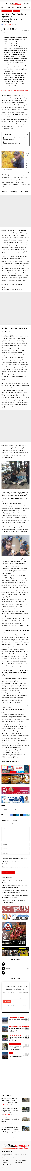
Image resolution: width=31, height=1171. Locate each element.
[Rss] (11, 1151)
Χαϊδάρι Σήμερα (6, 1104)
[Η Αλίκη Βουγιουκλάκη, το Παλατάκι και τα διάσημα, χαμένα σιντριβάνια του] (25, 1109)
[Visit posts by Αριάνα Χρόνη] (2, 24)
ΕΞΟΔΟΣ (11, 1053)
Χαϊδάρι (14, 809)
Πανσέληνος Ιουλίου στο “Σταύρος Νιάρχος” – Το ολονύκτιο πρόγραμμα (19, 1055)
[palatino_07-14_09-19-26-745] (15, 779)
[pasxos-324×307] (14, 933)
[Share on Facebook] (4, 29)
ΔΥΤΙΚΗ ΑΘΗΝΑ (12, 1026)
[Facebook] (15, 964)
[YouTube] (6, 1151)
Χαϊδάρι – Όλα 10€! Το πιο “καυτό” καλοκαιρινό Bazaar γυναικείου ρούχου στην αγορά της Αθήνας (18, 1047)
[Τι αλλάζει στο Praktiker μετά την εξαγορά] (5, 1020)
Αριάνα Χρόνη (8, 24)
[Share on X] (7, 29)
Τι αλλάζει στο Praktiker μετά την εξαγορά (19, 1019)
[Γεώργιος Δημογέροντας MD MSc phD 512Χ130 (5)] (15, 799)
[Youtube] (15, 973)
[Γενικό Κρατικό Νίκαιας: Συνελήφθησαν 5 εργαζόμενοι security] (25, 1119)
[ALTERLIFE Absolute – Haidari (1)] (15, 951)
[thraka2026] (15, 909)
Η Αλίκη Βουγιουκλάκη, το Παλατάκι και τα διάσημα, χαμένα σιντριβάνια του (10, 1110)
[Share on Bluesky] (13, 29)
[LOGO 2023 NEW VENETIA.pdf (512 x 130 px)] (15, 790)
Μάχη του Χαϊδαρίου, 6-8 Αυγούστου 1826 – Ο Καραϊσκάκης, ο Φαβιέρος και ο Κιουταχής (19, 1030)
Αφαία (9, 809)
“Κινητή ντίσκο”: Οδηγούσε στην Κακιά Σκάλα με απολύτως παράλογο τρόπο (10, 1100)
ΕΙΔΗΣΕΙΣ (4, 11)
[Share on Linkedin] (17, 815)
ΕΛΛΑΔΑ (11, 1035)
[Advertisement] (15, 211)
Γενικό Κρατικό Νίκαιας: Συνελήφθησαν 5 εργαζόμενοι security (10, 1119)
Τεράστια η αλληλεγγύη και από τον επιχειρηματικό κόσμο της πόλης (13, 142)
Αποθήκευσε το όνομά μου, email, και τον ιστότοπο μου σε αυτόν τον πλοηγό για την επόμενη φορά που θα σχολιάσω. (15, 857)
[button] (3, 4)
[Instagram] (15, 968)
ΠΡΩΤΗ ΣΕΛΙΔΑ (16, 11)
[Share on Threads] (10, 29)
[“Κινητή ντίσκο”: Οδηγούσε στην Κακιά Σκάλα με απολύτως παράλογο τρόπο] (25, 1100)
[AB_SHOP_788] (15, 769)
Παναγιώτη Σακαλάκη (22, 1157)
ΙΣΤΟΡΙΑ (19, 1026)
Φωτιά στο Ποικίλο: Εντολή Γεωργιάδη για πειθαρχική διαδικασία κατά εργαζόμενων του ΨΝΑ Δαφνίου (19, 1038)
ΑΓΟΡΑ (10, 1044)
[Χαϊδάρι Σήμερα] (15, 4)
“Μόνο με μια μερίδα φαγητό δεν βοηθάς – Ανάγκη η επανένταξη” (14, 138)
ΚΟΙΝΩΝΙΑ (9, 11)
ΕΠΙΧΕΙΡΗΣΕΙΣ (12, 1017)
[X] (4, 1151)
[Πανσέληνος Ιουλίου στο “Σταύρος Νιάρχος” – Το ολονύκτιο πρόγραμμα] (5, 1055)
